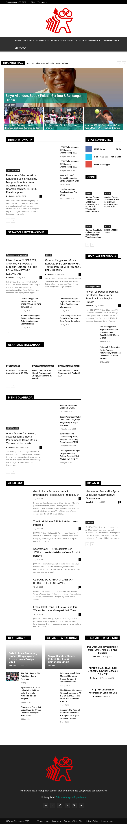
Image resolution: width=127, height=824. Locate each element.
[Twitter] (67, 805)
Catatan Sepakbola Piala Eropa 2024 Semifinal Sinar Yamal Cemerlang (70, 318)
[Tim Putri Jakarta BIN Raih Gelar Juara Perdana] (63, 118)
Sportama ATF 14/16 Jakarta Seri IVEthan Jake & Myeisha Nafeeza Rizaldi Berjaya (56, 552)
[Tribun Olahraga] (63, 20)
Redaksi (10, 196)
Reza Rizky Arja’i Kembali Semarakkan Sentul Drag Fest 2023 (69, 178)
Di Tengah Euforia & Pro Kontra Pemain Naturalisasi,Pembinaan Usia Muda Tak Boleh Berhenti (110, 352)
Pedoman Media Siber (73, 821)
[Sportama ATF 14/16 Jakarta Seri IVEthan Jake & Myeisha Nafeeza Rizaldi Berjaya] (103, 118)
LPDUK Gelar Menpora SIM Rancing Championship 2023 (69, 150)
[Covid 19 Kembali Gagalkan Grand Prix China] (51, 192)
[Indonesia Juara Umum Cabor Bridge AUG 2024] (18, 359)
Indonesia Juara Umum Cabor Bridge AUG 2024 (17, 371)
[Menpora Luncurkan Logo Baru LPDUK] (51, 408)
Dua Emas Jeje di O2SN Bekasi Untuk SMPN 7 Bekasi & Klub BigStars (102, 650)
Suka (118, 149)
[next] (124, 63)
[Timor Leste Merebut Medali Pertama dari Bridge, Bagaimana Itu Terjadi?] (43, 359)
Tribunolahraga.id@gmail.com (71, 797)
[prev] (119, 63)
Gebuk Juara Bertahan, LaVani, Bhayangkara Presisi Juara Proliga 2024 (23, 657)
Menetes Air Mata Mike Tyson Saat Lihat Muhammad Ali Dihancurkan (102, 495)
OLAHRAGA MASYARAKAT (63, 40)
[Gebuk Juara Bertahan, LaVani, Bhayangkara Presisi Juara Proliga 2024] (23, 118)
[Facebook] (52, 805)
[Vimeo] (74, 805)
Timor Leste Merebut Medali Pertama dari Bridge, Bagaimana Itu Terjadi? (42, 374)
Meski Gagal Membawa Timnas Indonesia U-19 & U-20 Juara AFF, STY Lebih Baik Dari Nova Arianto (70, 696)
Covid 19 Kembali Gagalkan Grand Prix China (68, 192)
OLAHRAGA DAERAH (88, 40)
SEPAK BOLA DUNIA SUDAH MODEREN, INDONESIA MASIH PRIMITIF (103, 671)
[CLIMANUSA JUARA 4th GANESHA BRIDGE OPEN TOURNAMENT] (18, 588)
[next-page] (13, 221)
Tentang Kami (43, 821)
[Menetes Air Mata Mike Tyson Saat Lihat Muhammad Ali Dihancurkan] (103, 515)
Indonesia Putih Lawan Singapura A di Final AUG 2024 (69, 373)
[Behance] (45, 805)
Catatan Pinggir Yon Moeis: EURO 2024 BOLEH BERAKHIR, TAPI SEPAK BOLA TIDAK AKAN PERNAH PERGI (92, 204)
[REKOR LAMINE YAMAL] (112, 222)
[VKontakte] (81, 805)
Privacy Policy (92, 821)
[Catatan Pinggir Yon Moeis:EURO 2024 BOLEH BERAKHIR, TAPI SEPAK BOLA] (12, 301)
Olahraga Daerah (93, 286)
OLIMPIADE (41, 40)
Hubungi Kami (107, 821)
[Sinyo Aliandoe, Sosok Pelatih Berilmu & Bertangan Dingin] (63, 87)
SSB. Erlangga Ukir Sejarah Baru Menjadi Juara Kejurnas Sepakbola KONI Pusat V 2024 (109, 332)
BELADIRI (28, 40)
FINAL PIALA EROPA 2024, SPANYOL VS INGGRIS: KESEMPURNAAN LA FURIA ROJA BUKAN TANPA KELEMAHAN (21, 267)
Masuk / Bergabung (39, 2)
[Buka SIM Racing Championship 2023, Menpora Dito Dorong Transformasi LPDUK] (51, 436)
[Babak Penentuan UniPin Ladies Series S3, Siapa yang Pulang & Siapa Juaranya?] (51, 420)
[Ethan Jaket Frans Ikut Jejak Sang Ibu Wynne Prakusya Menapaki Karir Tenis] (18, 616)
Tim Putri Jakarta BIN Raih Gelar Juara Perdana (30, 676)
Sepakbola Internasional (17, 255)
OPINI (48, 255)
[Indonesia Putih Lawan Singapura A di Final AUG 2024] (69, 359)
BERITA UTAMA (13, 170)
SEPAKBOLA (20, 47)
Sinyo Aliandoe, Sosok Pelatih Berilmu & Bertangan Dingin (55, 63)
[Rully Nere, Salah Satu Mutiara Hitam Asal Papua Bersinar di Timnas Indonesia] (51, 676)
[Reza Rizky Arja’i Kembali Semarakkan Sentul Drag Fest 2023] (51, 178)
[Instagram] (59, 805)
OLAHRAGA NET (110, 40)
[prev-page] (8, 221)
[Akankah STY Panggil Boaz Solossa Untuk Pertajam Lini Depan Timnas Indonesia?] (51, 713)
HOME (18, 40)
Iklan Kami (56, 821)
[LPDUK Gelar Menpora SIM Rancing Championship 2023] (51, 150)
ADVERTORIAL (12, 428)
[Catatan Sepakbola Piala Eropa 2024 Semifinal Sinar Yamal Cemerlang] (51, 318)
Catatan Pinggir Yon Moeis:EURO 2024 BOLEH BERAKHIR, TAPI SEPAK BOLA (111, 202)
